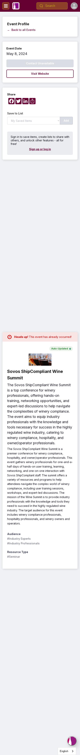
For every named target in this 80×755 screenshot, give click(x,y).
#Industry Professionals (23, 543)
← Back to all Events (21, 29)
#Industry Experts (19, 538)
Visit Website (40, 73)
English (64, 751)
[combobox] (67, 751)
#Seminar (13, 556)
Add (66, 120)
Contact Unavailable (40, 63)
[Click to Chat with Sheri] (72, 741)
